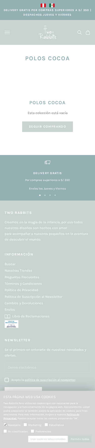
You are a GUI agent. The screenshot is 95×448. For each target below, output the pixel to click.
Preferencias (43, 431)
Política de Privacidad (21, 290)
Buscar (10, 264)
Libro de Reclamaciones (30, 316)
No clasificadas (18, 431)
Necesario (14, 425)
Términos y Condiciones (23, 283)
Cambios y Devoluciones (24, 303)
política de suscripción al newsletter (50, 380)
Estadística (56, 425)
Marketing (34, 425)
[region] (47, 175)
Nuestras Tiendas (18, 270)
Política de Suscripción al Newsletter (33, 297)
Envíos (10, 309)
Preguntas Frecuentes (22, 277)
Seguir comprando (47, 127)
